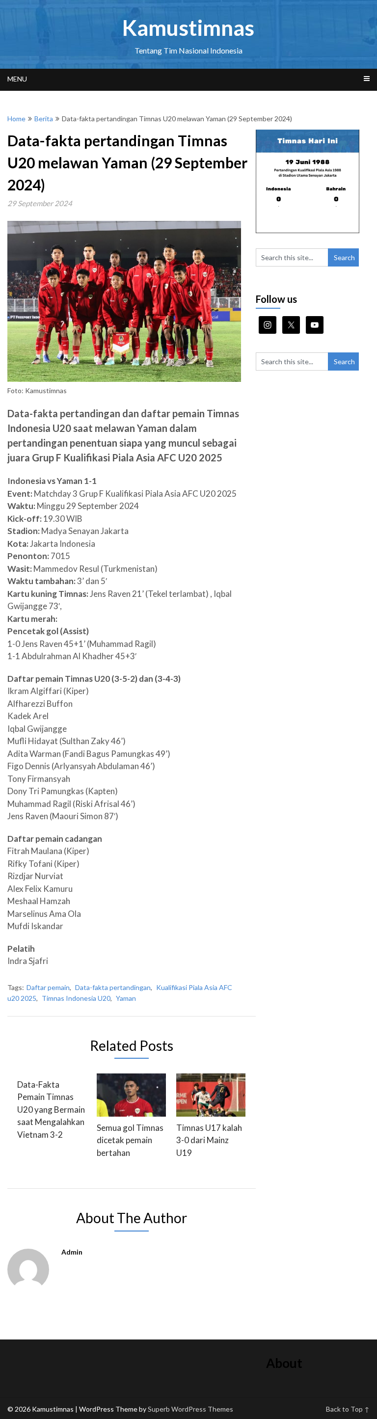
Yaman (126, 998)
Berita (43, 118)
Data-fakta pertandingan (113, 987)
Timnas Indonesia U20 (76, 998)
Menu (17, 79)
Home (16, 118)
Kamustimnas (188, 27)
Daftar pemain (48, 987)
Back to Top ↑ (348, 1409)
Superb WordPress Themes (190, 1409)
